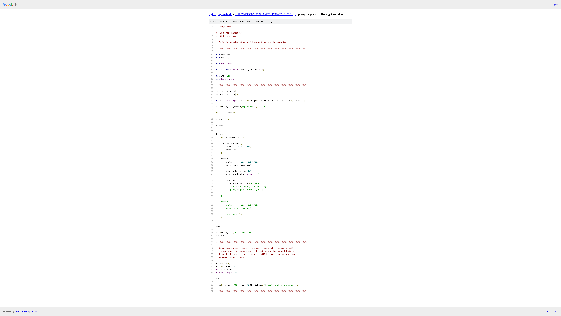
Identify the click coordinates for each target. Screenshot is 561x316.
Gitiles (17, 311)
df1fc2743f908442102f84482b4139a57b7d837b (264, 14)
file (268, 21)
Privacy (25, 311)
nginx (212, 14)
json (555, 311)
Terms (34, 311)
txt (548, 311)
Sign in (555, 4)
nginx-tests (225, 14)
